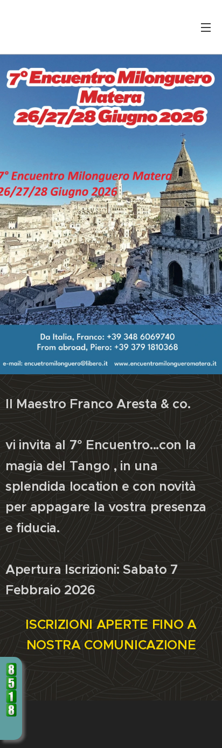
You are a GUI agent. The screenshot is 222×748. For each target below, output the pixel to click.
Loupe (11, 727)
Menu (206, 27)
